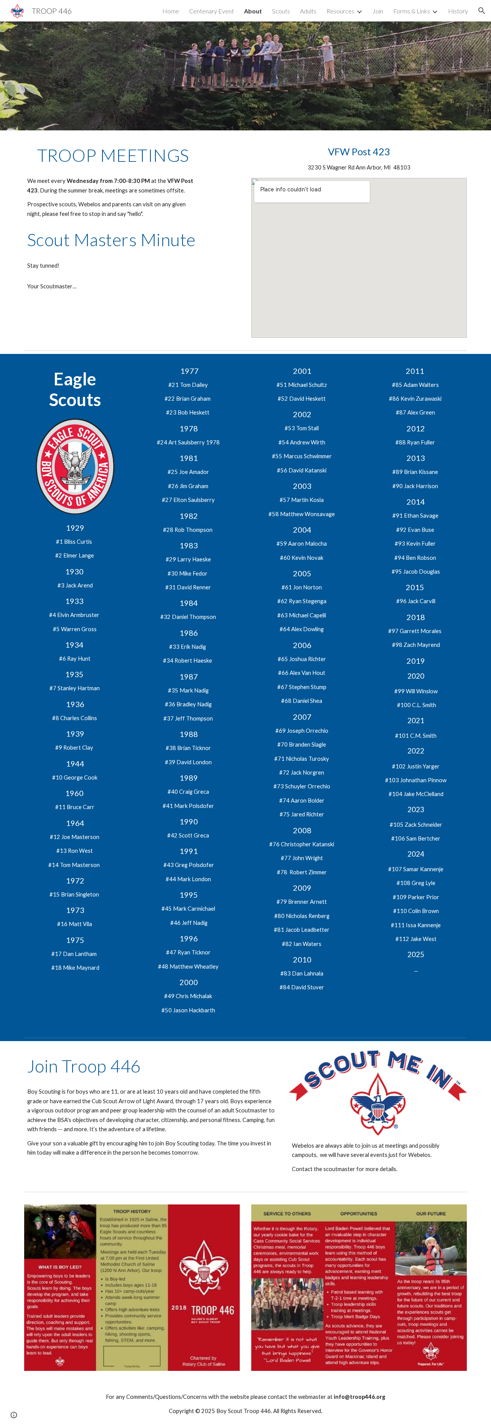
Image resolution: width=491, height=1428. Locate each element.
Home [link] (170, 11)
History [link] (458, 11)
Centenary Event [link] (211, 11)
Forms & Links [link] (411, 11)
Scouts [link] (281, 11)
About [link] (253, 11)
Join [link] (377, 11)
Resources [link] (340, 11)
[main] (113, 155)
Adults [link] (308, 11)
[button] (482, 11)
